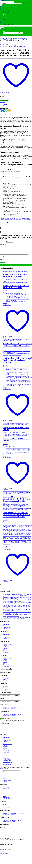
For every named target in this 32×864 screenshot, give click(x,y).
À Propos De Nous (7, 644)
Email (2, 259)
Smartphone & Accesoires (6, 45)
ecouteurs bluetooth (13, 492)
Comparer (2, 93)
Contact (5, 628)
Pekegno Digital (4, 768)
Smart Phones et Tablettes (11, 38)
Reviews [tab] (5, 105)
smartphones (3, 39)
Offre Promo (6, 778)
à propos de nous (7, 627)
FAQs (4, 763)
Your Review (3, 244)
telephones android (23, 45)
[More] (9, 110)
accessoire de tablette (8, 339)
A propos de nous (7, 780)
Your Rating (3, 241)
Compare (5, 648)
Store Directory (6, 651)
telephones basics (4, 46)
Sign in (4, 14)
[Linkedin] (4, 110)
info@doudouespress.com (9, 708)
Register (5, 19)
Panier (4, 796)
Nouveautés (6, 678)
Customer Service (7, 760)
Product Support (7, 764)
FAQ (4, 625)
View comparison (4, 853)
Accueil (2, 38)
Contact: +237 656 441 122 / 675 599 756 (13, 707)
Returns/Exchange (7, 762)
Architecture (6, 652)
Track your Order (7, 759)
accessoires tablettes (18, 339)
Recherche (20, 32)
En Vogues (5, 680)
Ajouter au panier (4, 100)
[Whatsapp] (6, 110)
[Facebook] (1, 110)
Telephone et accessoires (21, 271)
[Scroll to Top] (0, 841)
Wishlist (5, 646)
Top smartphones (23, 46)
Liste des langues (7, 798)
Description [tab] (5, 104)
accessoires (16, 423)
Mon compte (6, 624)
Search (4, 31)
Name (2, 256)
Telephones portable (22, 38)
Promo (4, 679)
